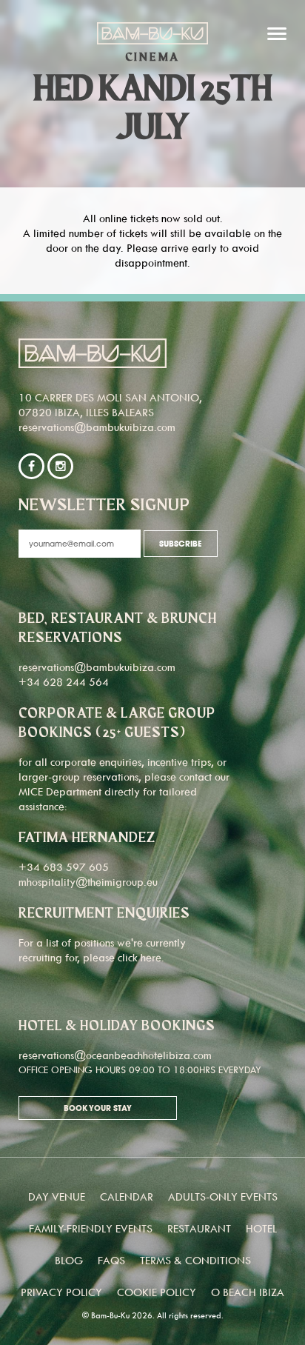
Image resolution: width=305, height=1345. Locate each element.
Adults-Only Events (223, 1196)
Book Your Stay (98, 1109)
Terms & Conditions (195, 1260)
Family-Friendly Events (90, 1228)
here (151, 957)
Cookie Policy (156, 1292)
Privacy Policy (61, 1292)
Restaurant (199, 1228)
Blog (69, 1260)
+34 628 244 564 (64, 682)
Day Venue (56, 1196)
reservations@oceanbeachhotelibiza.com (115, 1055)
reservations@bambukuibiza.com (97, 427)
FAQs (111, 1260)
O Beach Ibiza (247, 1292)
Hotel (261, 1228)
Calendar (126, 1196)
